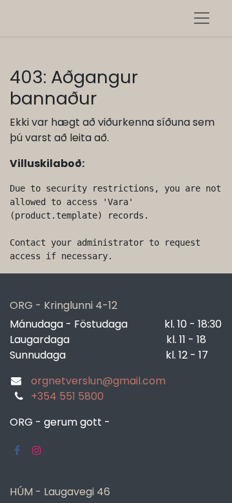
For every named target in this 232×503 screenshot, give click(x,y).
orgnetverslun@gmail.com (98, 380)
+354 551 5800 (67, 396)
